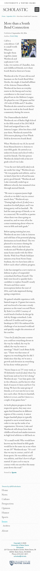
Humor (5, 512)
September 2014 (11, 16)
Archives (6, 525)
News (4, 494)
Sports (14, 472)
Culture (6, 499)
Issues (4, 521)
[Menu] (37, 9)
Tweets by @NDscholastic (11, 486)
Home (3, 16)
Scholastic (15, 10)
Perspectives (8, 503)
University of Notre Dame (20, 3)
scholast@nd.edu (20, 556)
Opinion (6, 508)
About (5, 530)
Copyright (17, 543)
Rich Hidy (14, 36)
